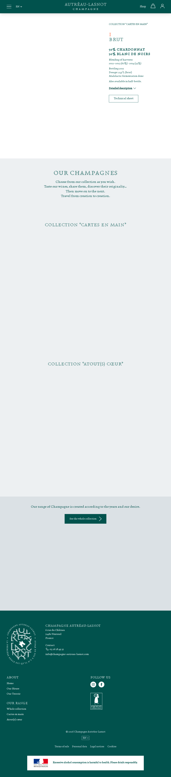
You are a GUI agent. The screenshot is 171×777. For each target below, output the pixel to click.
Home (10, 683)
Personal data (79, 746)
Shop (143, 6)
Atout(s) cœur (14, 719)
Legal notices (97, 746)
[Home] (85, 6)
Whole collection (16, 709)
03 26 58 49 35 (57, 649)
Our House (13, 688)
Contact (50, 645)
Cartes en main (15, 714)
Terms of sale (62, 746)
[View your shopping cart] (153, 7)
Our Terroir (14, 693)
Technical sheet (123, 98)
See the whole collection (83, 518)
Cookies (111, 746)
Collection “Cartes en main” (128, 24)
